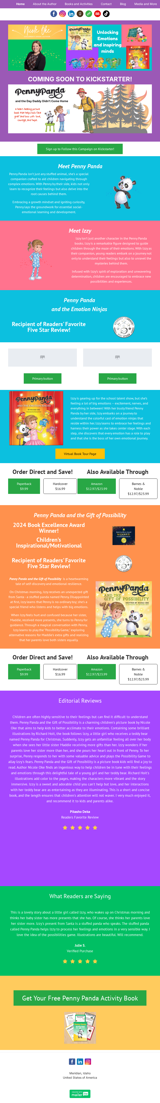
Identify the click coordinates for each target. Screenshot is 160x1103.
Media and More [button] (145, 4)
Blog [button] (123, 4)
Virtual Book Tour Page (80, 454)
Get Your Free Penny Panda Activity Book (80, 998)
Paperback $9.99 (24, 486)
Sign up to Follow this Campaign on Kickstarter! (80, 149)
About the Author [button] (44, 4)
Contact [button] (106, 4)
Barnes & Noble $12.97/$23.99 (138, 489)
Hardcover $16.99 (60, 486)
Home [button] (20, 4)
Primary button (42, 378)
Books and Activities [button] (78, 4)
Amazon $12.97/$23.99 (96, 486)
